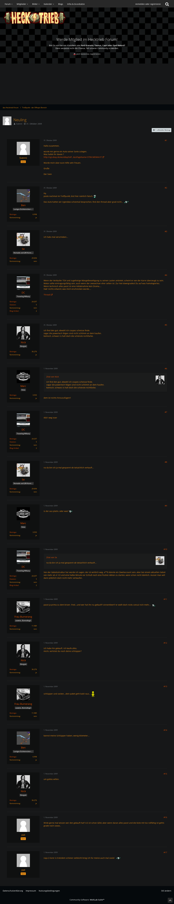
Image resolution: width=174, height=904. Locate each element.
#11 (165, 599)
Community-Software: (87, 899)
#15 (165, 773)
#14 (165, 730)
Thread (47, 294)
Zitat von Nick (52, 376)
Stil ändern (166, 890)
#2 (166, 187)
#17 (165, 852)
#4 (166, 275)
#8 (166, 462)
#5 (166, 325)
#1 (166, 140)
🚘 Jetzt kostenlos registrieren (87, 54)
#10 (165, 549)
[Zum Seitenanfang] (170, 900)
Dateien (13, 305)
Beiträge (13, 214)
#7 (166, 412)
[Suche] (167, 4)
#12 (165, 643)
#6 (166, 368)
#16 (165, 817)
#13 (165, 686)
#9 (166, 505)
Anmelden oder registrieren (148, 4)
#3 (166, 231)
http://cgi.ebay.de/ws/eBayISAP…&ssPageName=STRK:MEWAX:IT (73, 157)
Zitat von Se (51, 557)
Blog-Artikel (14, 311)
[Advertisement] (87, 84)
